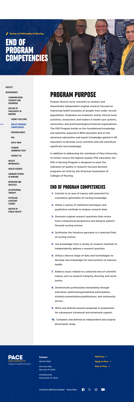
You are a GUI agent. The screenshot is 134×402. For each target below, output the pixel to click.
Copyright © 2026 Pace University (52, 389)
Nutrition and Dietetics (14, 183)
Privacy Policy (71, 389)
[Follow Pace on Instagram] (96, 390)
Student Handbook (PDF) (18, 149)
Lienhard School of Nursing (16, 175)
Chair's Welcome (19, 119)
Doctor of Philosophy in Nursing (26, 34)
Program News (18, 132)
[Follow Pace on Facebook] (83, 390)
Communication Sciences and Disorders (15, 100)
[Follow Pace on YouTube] (103, 390)
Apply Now (16, 142)
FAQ (12, 137)
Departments (12, 92)
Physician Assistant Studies (12, 201)
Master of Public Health (14, 210)
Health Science (15, 169)
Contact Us (16, 156)
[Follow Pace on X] (89, 390)
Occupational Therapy (14, 191)
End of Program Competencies (18, 126)
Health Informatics (13, 162)
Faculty (9, 87)
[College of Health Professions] (19, 360)
